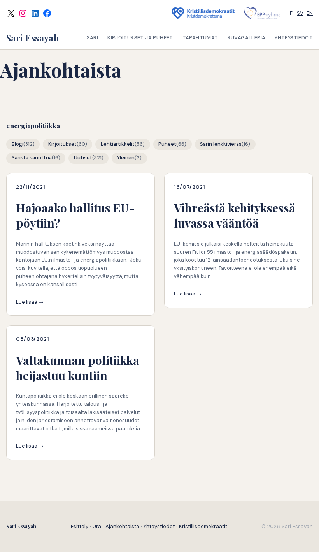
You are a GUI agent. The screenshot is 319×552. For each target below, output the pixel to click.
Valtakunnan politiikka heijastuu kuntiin (77, 368)
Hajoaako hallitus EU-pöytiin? (75, 215)
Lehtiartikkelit (118, 144)
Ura (97, 526)
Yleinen (126, 158)
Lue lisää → (30, 302)
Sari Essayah (32, 38)
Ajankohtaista (122, 526)
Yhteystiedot (159, 526)
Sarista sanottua (32, 158)
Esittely (79, 526)
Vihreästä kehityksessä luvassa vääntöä (234, 215)
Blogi (17, 144)
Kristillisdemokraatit (203, 526)
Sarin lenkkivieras (221, 144)
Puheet (167, 144)
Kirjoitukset (62, 144)
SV (300, 13)
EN (310, 13)
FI (292, 13)
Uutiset (83, 158)
